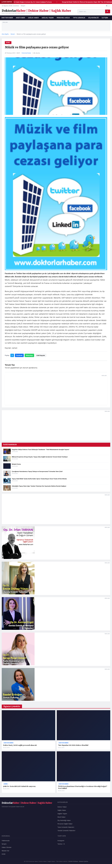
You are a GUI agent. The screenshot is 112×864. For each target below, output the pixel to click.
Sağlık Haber (33, 18)
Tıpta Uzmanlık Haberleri (66, 827)
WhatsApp (29, 355)
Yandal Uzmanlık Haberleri (66, 830)
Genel (13, 34)
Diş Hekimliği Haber (64, 820)
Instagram (61, 840)
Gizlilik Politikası (73, 861)
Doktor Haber (7, 18)
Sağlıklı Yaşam (48, 18)
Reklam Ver (5, 851)
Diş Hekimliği (93, 18)
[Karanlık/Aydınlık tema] (108, 6)
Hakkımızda (5, 840)
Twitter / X (61, 844)
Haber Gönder (6, 847)
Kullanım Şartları (83, 861)
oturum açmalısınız (30, 368)
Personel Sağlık (63, 18)
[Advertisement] (56, 25)
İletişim (23, 6)
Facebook (19, 355)
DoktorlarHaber (26, 53)
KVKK (3, 854)
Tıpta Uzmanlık (79, 18)
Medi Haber (20, 18)
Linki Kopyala (40, 355)
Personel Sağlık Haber (65, 824)
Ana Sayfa (5, 34)
